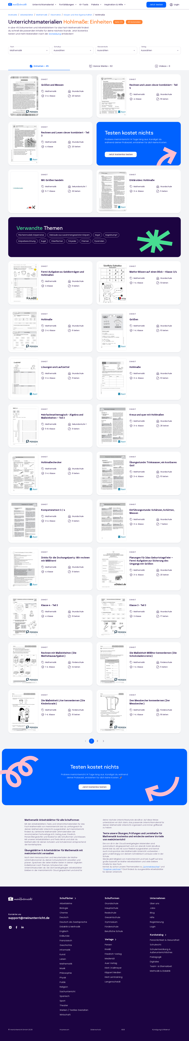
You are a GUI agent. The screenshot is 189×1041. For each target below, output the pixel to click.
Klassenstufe (103, 46)
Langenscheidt (113, 981)
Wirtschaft (65, 1014)
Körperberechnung (27, 241)
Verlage (109, 939)
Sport (62, 1000)
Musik (62, 968)
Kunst (63, 954)
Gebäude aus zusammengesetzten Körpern (69, 235)
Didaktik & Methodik (70, 926)
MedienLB (110, 958)
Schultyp (57, 46)
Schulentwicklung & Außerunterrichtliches (161, 951)
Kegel (97, 235)
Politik (63, 982)
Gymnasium (111, 922)
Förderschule (111, 926)
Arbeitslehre (66, 903)
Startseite (12, 15)
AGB (123, 1030)
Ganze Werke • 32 (102, 66)
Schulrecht (155, 944)
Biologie (64, 908)
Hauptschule (111, 908)
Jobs (152, 908)
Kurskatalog (157, 935)
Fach (12, 46)
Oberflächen (57, 241)
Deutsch (64, 917)
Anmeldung (55, 33)
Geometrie (56, 15)
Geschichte (66, 945)
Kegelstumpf (111, 235)
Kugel (43, 241)
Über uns (154, 903)
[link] (17, 5)
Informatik (65, 949)
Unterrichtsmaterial (43, 4)
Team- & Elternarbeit (161, 966)
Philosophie (66, 972)
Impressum (64, 1030)
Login (153, 926)
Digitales (154, 961)
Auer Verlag (111, 963)
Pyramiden (99, 241)
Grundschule (111, 903)
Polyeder (72, 241)
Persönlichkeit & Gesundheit (164, 940)
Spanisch (64, 996)
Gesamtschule (112, 917)
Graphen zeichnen (112, 869)
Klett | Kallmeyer (113, 967)
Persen (108, 944)
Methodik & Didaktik (160, 970)
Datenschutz (96, 1030)
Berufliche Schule (114, 931)
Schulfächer (66, 898)
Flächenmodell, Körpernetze (31, 235)
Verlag (143, 46)
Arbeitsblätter (26, 15)
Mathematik (41, 15)
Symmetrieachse (151, 866)
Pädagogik (155, 957)
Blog (152, 912)
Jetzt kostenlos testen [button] (121, 154)
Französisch (66, 940)
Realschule (110, 912)
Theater (64, 1005)
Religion (64, 986)
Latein (63, 959)
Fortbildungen (66, 4)
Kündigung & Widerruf (161, 1030)
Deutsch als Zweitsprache (73, 922)
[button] (84, 4)
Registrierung (157, 922)
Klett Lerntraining (113, 977)
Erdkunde (64, 935)
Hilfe (152, 917)
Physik (63, 977)
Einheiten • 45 (41, 66)
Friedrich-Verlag (113, 953)
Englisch (64, 931)
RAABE (108, 949)
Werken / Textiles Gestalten (74, 1010)
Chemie (64, 912)
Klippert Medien (113, 972)
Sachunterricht (67, 991)
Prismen (85, 241)
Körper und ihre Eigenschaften (78, 15)
